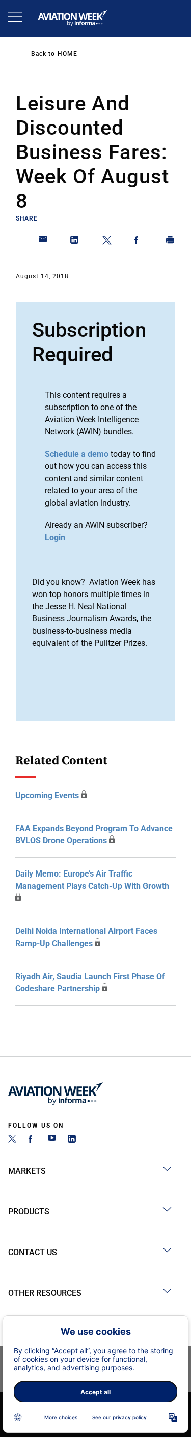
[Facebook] (32, 1140)
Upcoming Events (47, 795)
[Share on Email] (43, 242)
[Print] (170, 242)
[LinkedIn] (72, 1140)
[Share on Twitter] (107, 242)
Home (67, 53)
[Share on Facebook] (138, 242)
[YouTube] (52, 1140)
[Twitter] (12, 1140)
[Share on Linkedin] (74, 242)
